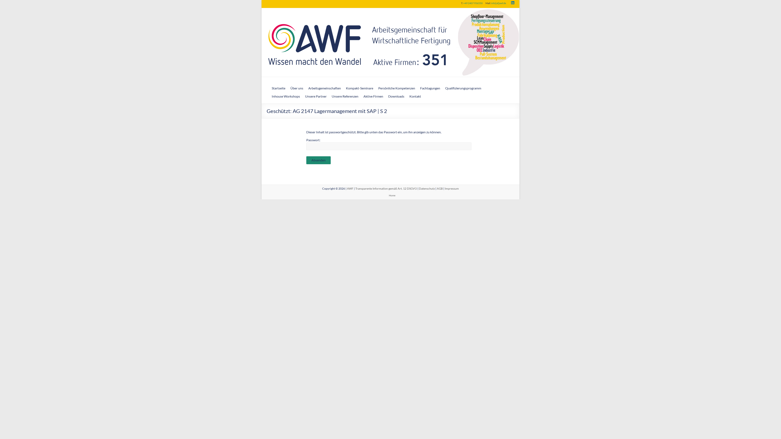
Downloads (396, 96)
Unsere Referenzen (345, 96)
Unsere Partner (316, 96)
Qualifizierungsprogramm (463, 88)
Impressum (452, 188)
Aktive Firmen (373, 96)
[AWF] (390, 11)
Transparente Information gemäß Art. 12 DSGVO (386, 188)
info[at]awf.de (498, 3)
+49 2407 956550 (473, 3)
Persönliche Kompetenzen (396, 88)
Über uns (296, 88)
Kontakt (415, 96)
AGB (440, 188)
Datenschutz (427, 188)
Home (392, 195)
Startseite (278, 88)
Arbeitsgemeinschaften (324, 88)
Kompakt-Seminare (359, 88)
